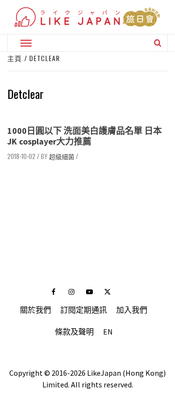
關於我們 (35, 310)
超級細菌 (61, 156)
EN (108, 331)
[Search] (157, 42)
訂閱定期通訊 (83, 310)
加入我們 (131, 310)
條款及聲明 (74, 331)
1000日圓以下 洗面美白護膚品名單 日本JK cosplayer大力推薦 (84, 136)
